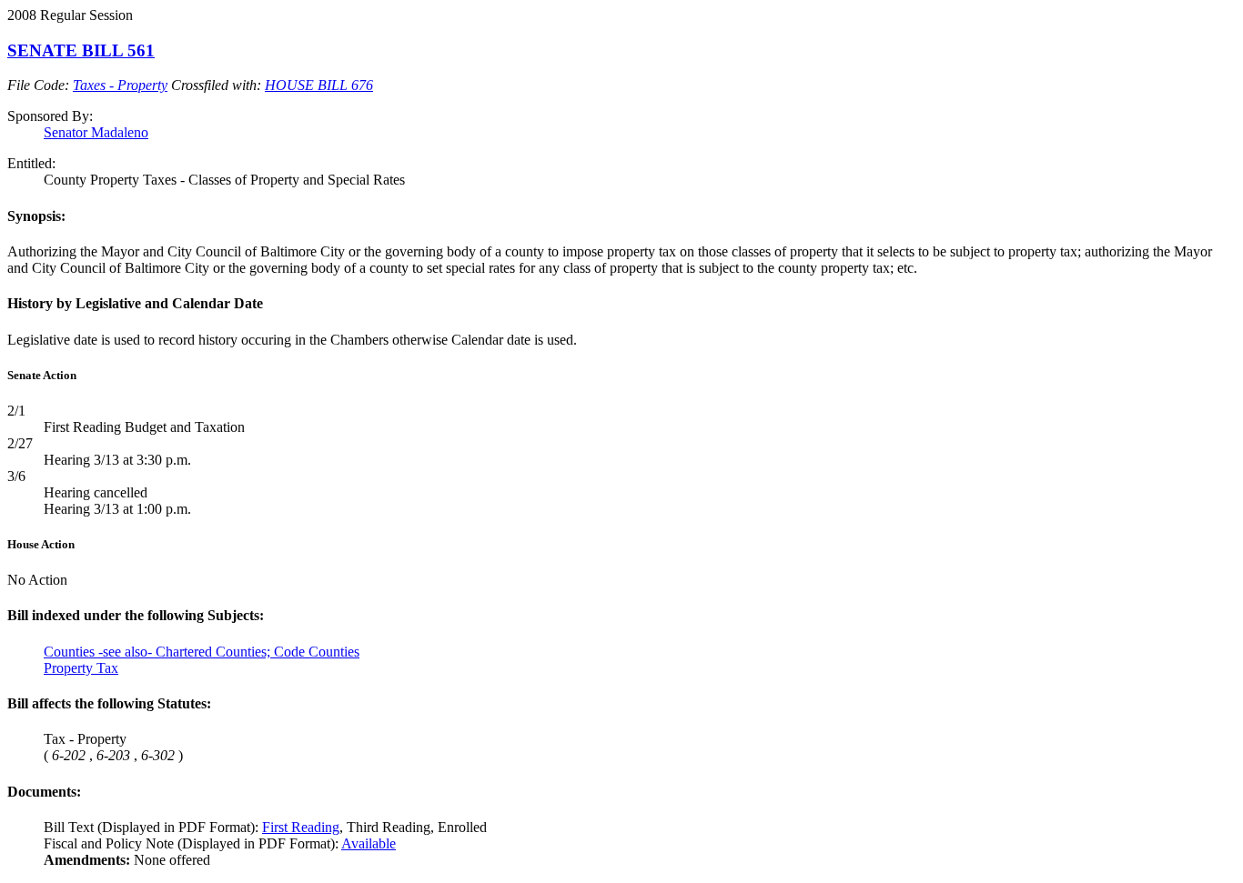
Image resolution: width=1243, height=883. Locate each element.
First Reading (300, 827)
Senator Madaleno (96, 132)
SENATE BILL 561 (81, 50)
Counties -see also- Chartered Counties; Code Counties (201, 651)
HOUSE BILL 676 (319, 85)
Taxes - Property (120, 85)
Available (368, 843)
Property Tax (81, 668)
